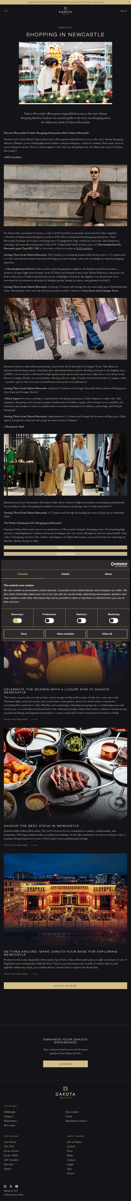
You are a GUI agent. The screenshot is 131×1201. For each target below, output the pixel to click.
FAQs (70, 1155)
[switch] (49, 620)
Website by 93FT (11, 1191)
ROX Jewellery (84, 248)
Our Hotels (10, 1142)
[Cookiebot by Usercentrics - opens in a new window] (113, 564)
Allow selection (65, 633)
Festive (8, 1169)
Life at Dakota (74, 1142)
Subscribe (65, 1064)
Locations (10, 1106)
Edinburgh (9, 1112)
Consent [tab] (22, 574)
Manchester (10, 1121)
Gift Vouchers (11, 1160)
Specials (8, 1164)
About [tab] (108, 574)
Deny (24, 633)
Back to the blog (65, 986)
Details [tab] (65, 574)
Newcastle (9, 1125)
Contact (71, 1160)
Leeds (69, 1116)
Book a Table (76, 22)
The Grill (9, 1146)
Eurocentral (72, 1112)
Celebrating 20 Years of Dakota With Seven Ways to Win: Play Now (66, 2)
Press (70, 1151)
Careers (71, 1146)
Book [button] (124, 11)
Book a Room (56, 22)
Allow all (107, 633)
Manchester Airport (76, 1121)
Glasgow (8, 1116)
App (69, 1169)
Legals (70, 1164)
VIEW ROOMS (65, 547)
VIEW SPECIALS (65, 554)
